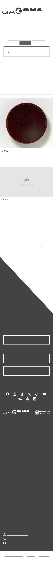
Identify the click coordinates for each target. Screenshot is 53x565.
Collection (22, 21)
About (31, 470)
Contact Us (12, 542)
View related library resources (18, 231)
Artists (25, 32)
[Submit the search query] (5, 51)
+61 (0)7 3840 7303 (17, 538)
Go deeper (41, 32)
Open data (8, 466)
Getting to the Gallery (17, 534)
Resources (38, 42)
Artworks (10, 32)
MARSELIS (7, 155)
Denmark (6, 90)
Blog (30, 466)
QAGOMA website (12, 470)
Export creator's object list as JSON (21, 247)
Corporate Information (29, 558)
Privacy (31, 555)
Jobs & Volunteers (14, 555)
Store (6, 473)
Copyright (44, 555)
